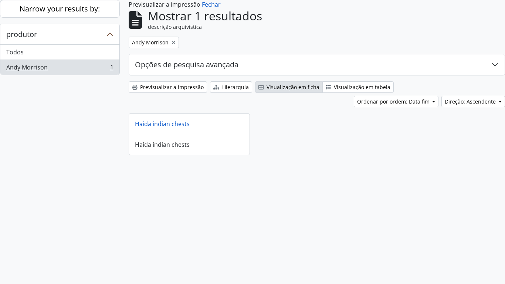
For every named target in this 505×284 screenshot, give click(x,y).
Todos (15, 52)
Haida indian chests (162, 124)
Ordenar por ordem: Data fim (394, 101)
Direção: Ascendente (471, 101)
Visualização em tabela (361, 87)
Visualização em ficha (292, 87)
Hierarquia (235, 87)
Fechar (211, 4)
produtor (21, 34)
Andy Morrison (59, 69)
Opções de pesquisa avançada (186, 65)
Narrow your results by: (60, 9)
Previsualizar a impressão (171, 87)
